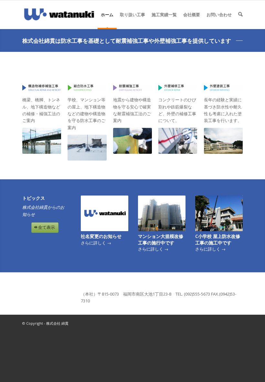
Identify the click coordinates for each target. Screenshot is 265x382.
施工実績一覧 (164, 14)
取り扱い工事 (132, 14)
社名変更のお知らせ (101, 236)
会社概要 (191, 14)
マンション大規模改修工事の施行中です (160, 239)
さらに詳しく (96, 243)
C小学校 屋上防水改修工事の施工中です (217, 239)
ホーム (107, 14)
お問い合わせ (219, 14)
